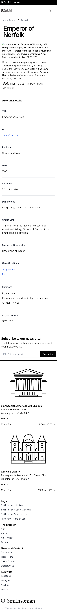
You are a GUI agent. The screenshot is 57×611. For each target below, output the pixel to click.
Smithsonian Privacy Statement (16, 509)
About (4, 533)
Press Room (7, 556)
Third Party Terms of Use (13, 518)
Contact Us (6, 552)
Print (4, 274)
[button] (3, 62)
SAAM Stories (8, 561)
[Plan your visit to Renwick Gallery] (28, 479)
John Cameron (10, 135)
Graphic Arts (9, 269)
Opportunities (7, 566)
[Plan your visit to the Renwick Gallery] (28, 448)
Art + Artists (9, 20)
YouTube (5, 585)
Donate (4, 542)
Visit (3, 528)
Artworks (25, 20)
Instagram (5, 580)
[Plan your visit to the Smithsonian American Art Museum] (28, 383)
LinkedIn (5, 589)
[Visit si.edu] (28, 601)
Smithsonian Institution (12, 505)
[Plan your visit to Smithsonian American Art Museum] (28, 413)
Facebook (6, 576)
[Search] (50, 10)
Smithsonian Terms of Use (14, 514)
